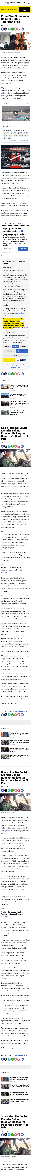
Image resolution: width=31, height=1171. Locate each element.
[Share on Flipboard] (18, 29)
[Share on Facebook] (2, 29)
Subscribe (23, 248)
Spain (15, 711)
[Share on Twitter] (5, 29)
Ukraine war (22, 711)
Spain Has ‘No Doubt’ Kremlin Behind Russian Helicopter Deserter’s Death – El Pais (14, 433)
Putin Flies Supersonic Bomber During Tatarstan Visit (15, 19)
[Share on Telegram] (9, 29)
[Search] (26, 3)
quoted (12, 178)
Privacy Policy (18, 252)
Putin (15, 223)
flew (9, 60)
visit (22, 193)
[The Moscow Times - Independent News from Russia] (12, 2)
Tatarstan (21, 223)
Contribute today (25, 9)
